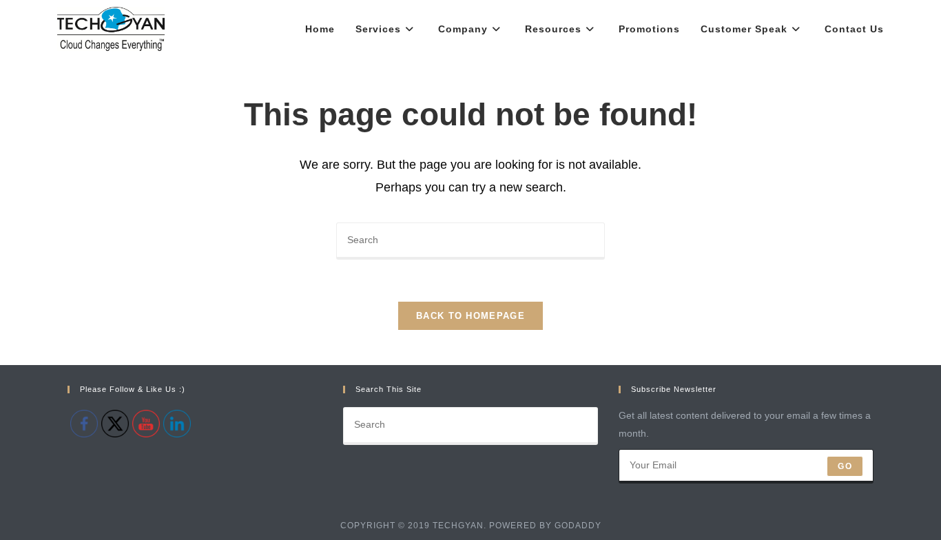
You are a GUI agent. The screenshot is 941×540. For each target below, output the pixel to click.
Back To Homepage (470, 316)
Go (844, 466)
